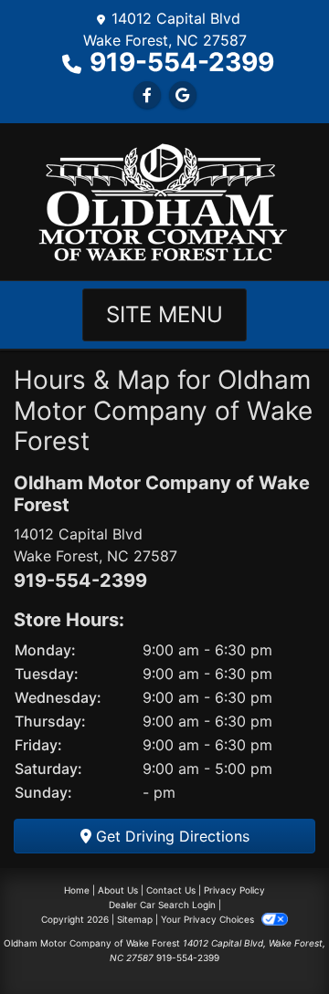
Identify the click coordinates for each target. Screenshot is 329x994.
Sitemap (135, 919)
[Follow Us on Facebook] (147, 95)
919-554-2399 (182, 62)
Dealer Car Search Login (162, 904)
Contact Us (171, 889)
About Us (118, 889)
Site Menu (164, 314)
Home (77, 889)
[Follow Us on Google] (182, 95)
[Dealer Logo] (165, 200)
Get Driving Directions (170, 836)
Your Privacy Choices (209, 919)
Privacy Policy (234, 889)
